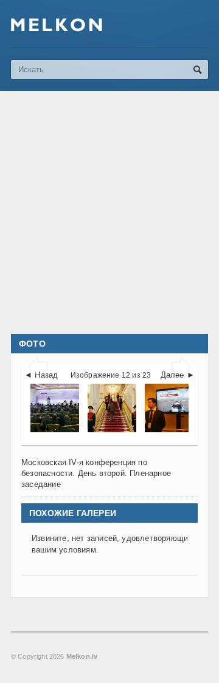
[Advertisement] (109, 212)
